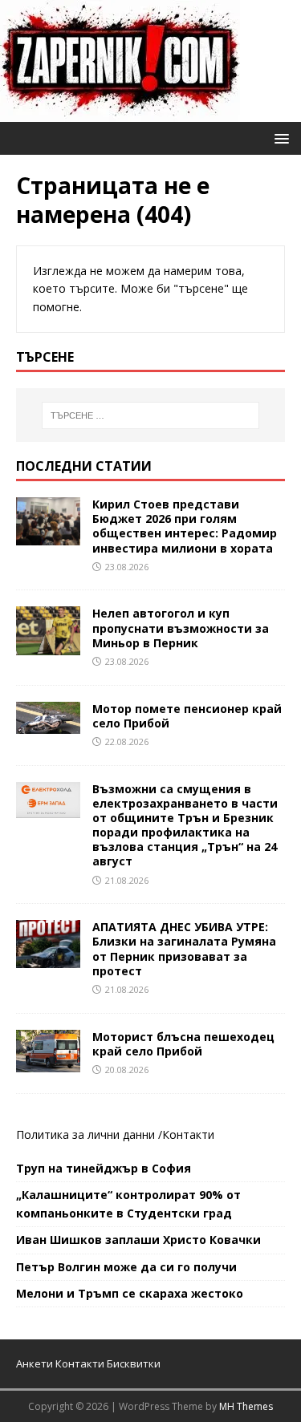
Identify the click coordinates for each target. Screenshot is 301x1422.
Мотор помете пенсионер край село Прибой (187, 716)
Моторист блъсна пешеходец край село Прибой (183, 1044)
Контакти (188, 1134)
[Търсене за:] (151, 415)
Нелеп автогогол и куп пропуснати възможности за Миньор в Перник (180, 628)
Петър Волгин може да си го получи (126, 1266)
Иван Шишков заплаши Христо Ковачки (138, 1239)
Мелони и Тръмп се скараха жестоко (129, 1293)
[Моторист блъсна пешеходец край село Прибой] (48, 1062)
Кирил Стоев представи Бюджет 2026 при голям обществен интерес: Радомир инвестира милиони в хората (184, 526)
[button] (279, 137)
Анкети (34, 1363)
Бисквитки (134, 1363)
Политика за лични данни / (89, 1134)
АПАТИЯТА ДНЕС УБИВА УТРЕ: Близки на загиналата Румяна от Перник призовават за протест (184, 948)
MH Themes (246, 1406)
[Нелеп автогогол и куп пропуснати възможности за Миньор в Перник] (48, 645)
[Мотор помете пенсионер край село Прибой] (48, 723)
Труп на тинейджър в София (103, 1168)
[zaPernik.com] (120, 112)
